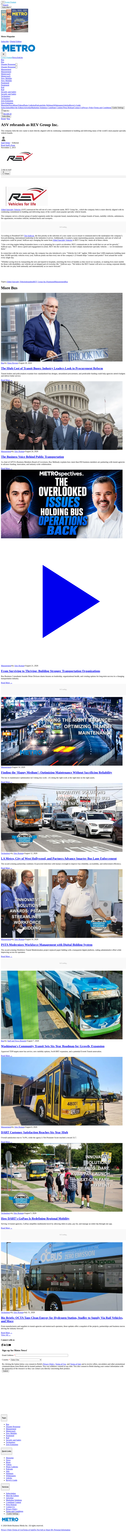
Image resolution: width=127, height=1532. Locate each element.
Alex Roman (19, 451)
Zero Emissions (7, 101)
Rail (2, 87)
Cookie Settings (118, 108)
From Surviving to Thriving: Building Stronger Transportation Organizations (50, 671)
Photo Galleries (29, 105)
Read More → (6, 380)
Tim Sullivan (29, 236)
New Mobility (6, 78)
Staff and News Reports (16, 1041)
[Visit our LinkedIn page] (4, 1345)
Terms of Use (17, 1530)
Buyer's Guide (75, 105)
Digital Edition (16, 41)
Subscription (6, 108)
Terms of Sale (28, 1530)
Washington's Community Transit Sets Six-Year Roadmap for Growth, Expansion (52, 1046)
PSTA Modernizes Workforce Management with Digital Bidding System (46, 944)
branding (29, 282)
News (18, 2)
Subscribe (5, 41)
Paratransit (5, 83)
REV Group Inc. (39, 282)
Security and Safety (8, 92)
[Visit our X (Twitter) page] (7, 1345)
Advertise (27, 108)
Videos (20, 105)
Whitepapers (58, 105)
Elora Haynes (12, 363)
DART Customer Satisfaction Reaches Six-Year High (34, 1132)
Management (6, 69)
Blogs (15, 105)
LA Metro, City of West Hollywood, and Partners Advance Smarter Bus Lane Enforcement (59, 858)
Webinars (49, 105)
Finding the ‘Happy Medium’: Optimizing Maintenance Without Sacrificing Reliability (56, 772)
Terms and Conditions (102, 108)
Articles (24, 2)
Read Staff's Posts (8, 145)
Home (3, 119)
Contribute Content (55, 108)
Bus (2, 60)
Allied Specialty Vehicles (11, 210)
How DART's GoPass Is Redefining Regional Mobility (35, 1218)
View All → (6, 1335)
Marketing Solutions (39, 108)
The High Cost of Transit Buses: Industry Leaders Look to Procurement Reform (52, 368)
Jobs (44, 105)
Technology (5, 96)
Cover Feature (10, 2)
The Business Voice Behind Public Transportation (32, 456)
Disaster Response (8, 64)
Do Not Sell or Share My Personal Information (52, 1530)
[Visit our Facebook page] (2, 1345)
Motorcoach (5, 74)
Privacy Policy (88, 108)
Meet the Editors (17, 108)
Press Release (68, 108)
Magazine (5, 105)
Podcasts (38, 105)
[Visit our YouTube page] (9, 1345)
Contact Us (78, 108)
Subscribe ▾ (6, 7)
